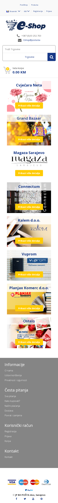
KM (25, 11)
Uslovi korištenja (13, 375)
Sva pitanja (10, 396)
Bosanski (13, 11)
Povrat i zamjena (13, 415)
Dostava (9, 410)
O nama (9, 370)
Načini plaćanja (12, 405)
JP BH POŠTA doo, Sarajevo (30, 494)
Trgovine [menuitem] (29, 56)
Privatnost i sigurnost (16, 380)
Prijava (49, 11)
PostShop (24, 5)
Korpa (8, 440)
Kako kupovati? (12, 400)
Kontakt (9, 456)
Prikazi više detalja (29, 105)
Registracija (38, 11)
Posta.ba (34, 5)
